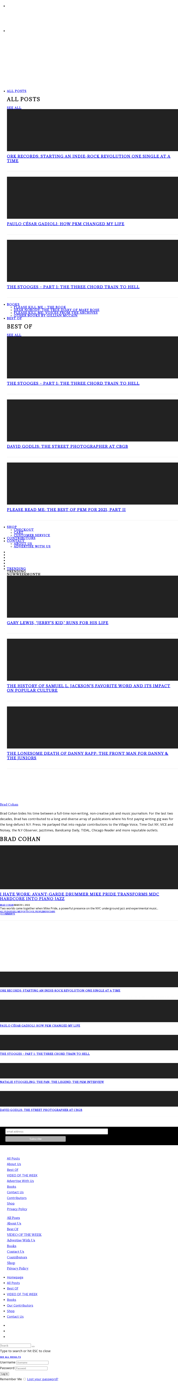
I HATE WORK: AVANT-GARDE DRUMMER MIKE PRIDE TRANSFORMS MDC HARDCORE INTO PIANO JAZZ (79, 896)
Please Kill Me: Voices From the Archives (56, 313)
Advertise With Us (32, 546)
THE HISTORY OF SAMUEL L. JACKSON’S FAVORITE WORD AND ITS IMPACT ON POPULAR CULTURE (88, 688)
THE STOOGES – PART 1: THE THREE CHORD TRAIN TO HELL (73, 287)
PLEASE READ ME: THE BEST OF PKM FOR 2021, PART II (66, 509)
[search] (33, 1346)
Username (7, 1362)
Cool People (36, 911)
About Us (23, 544)
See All (14, 108)
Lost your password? (42, 1379)
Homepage (15, 1277)
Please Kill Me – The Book (40, 307)
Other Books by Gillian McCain (46, 315)
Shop (12, 527)
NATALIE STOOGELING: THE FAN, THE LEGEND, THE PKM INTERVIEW (52, 1082)
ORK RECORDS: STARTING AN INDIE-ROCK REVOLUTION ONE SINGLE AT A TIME (89, 158)
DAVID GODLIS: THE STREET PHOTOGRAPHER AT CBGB (67, 446)
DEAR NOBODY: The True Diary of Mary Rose (57, 310)
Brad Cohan (7, 905)
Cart (18, 532)
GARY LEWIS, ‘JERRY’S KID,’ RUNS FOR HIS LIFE (57, 622)
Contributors (17, 1198)
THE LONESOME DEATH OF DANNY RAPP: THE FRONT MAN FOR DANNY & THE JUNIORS (87, 755)
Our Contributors (20, 1305)
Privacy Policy (17, 1209)
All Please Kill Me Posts (14, 911)
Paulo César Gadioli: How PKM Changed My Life (65, 224)
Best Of (14, 318)
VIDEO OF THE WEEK (22, 1175)
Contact (16, 541)
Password (7, 1368)
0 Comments (8, 914)
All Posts (17, 91)
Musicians (49, 911)
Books (13, 304)
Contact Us (15, 1192)
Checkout (24, 530)
